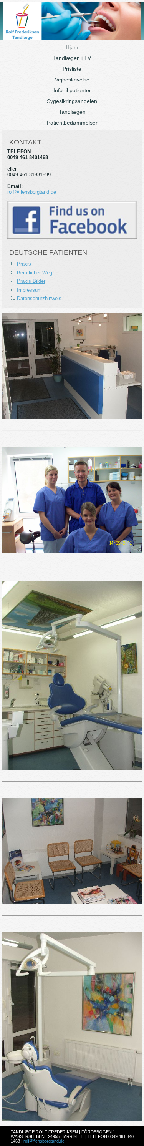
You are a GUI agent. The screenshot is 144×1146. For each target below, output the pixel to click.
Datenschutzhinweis (39, 298)
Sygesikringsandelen (72, 101)
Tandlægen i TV (72, 58)
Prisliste (72, 69)
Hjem (72, 47)
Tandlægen (72, 112)
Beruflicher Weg (34, 273)
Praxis (24, 264)
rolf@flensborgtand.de (31, 192)
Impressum (29, 290)
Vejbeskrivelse (72, 79)
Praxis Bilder (31, 281)
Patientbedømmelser (72, 123)
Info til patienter (72, 90)
